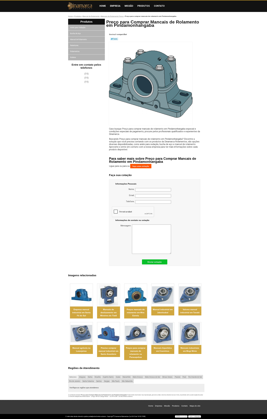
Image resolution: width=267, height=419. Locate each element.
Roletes (73, 57)
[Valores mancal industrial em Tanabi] (189, 295)
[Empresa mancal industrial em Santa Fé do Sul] (81, 295)
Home (102, 6)
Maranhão (126, 377)
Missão (129, 6)
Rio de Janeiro (74, 381)
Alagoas (82, 377)
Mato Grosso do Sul (152, 377)
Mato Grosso (138, 377)
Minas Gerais (167, 377)
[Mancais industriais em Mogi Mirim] (189, 333)
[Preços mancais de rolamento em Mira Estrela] (135, 295)
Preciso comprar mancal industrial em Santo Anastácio (108, 351)
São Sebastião (127, 381)
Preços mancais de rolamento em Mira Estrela (136, 312)
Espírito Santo (108, 377)
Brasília (98, 377)
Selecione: (73, 377)
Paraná (177, 377)
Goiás (118, 377)
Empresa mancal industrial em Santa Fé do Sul (81, 312)
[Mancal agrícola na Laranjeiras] (81, 333)
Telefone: (130, 201)
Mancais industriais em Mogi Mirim (190, 349)
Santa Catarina (88, 381)
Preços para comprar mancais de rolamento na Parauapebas (135, 352)
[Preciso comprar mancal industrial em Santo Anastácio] (108, 333)
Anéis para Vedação (77, 27)
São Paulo (115, 381)
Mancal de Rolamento (78, 39)
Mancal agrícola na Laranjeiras (81, 349)
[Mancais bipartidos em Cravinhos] (162, 333)
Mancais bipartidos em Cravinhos (163, 349)
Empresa (115, 6)
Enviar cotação (155, 262)
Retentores (74, 45)
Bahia (90, 377)
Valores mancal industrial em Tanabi (190, 311)
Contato (159, 6)
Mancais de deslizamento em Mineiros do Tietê (108, 312)
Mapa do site (195, 406)
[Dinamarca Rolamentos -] (81, 6)
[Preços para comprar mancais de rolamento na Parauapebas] (135, 333)
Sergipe (106, 381)
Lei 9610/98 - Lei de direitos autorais (121, 396)
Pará (184, 377)
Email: (132, 195)
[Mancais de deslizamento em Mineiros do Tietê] (108, 295)
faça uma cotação (140, 166)
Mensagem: (126, 226)
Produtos (143, 6)
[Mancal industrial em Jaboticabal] (162, 295)
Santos (99, 381)
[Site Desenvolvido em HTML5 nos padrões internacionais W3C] (181, 416)
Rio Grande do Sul (195, 377)
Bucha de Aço (75, 33)
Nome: (132, 189)
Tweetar (114, 38)
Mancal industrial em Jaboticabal (163, 311)
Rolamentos (75, 51)
